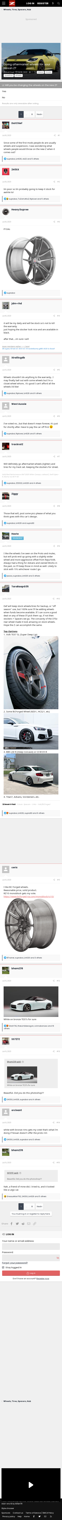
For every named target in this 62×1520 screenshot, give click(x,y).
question (9, 75)
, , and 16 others (29, 1027)
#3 (58, 221)
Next (39, 114)
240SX (15, 169)
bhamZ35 (17, 968)
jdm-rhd (16, 303)
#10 (58, 598)
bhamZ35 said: (14, 1061)
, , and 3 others (23, 576)
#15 (58, 1162)
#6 (58, 416)
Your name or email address (18, 1241)
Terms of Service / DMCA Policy (40, 1513)
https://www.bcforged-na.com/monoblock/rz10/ (29, 896)
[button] (4, 3)
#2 (58, 181)
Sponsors (6, 1513)
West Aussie (18, 404)
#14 (58, 1122)
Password (7, 1252)
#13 (58, 1051)
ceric (14, 867)
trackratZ (17, 444)
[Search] (58, 3)
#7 (58, 456)
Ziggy (14, 493)
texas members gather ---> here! (15, 346)
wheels (18, 75)
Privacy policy (8, 1516)
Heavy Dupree (19, 209)
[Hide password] (57, 1258)
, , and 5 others (23, 159)
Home (26, 1516)
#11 (58, 880)
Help (20, 1516)
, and (20, 523)
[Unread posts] (53, 3)
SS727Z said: (13, 1173)
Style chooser (8, 1508)
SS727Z (15, 1039)
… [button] (26, 114)
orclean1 (16, 1110)
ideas (40, 72)
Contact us (18, 1513)
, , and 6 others (24, 393)
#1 (59, 135)
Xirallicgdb (18, 357)
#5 (58, 370)
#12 (58, 980)
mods (48, 72)
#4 (58, 316)
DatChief (10, 72)
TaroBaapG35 (20, 586)
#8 (58, 506)
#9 (58, 546)
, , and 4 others (24, 483)
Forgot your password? (15, 1262)
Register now (42, 1278)
